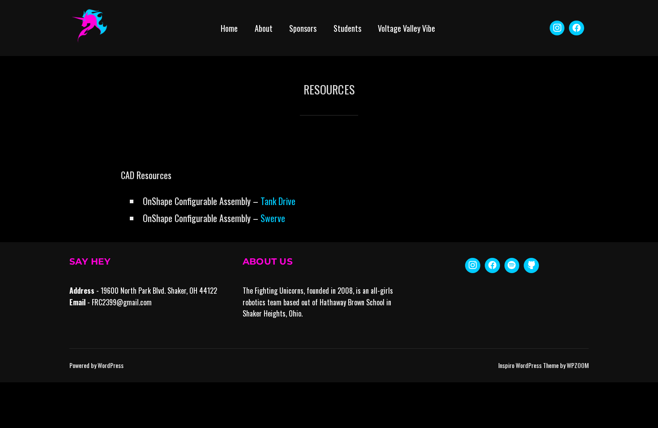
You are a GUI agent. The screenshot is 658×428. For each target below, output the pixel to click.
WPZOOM (578, 365)
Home (229, 28)
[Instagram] (557, 28)
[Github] (531, 265)
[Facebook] (576, 28)
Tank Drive (278, 201)
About (264, 28)
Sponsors (302, 28)
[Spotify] (512, 265)
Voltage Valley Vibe (406, 28)
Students (347, 28)
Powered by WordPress (96, 365)
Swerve (273, 218)
